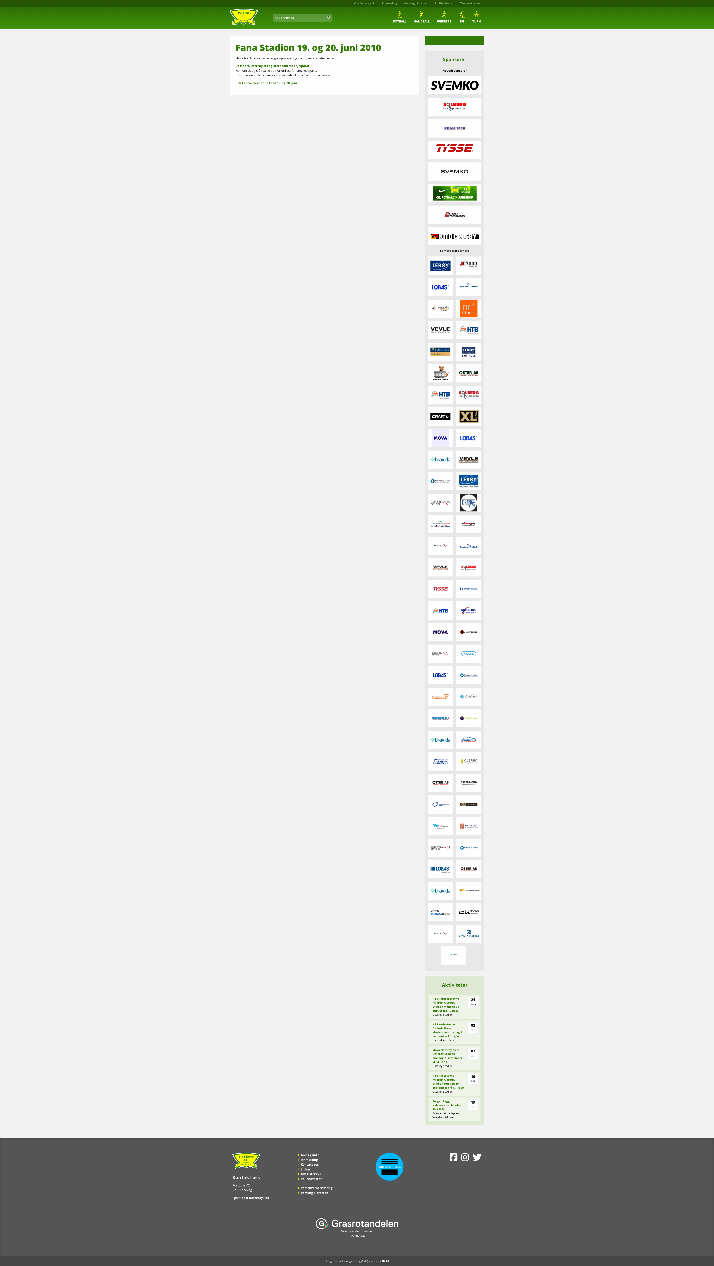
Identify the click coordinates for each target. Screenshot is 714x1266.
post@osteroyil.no (255, 1198)
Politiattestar (444, 3)
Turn (476, 21)
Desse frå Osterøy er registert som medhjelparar (272, 66)
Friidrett (444, 21)
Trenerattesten (470, 3)
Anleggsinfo (310, 1155)
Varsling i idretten (416, 3)
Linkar (305, 1169)
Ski (462, 21)
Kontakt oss (310, 1164)
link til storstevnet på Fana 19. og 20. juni (266, 83)
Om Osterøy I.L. (364, 3)
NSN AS (384, 1261)
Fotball (399, 21)
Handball (422, 21)
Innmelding (389, 3)
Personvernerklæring (317, 1188)
